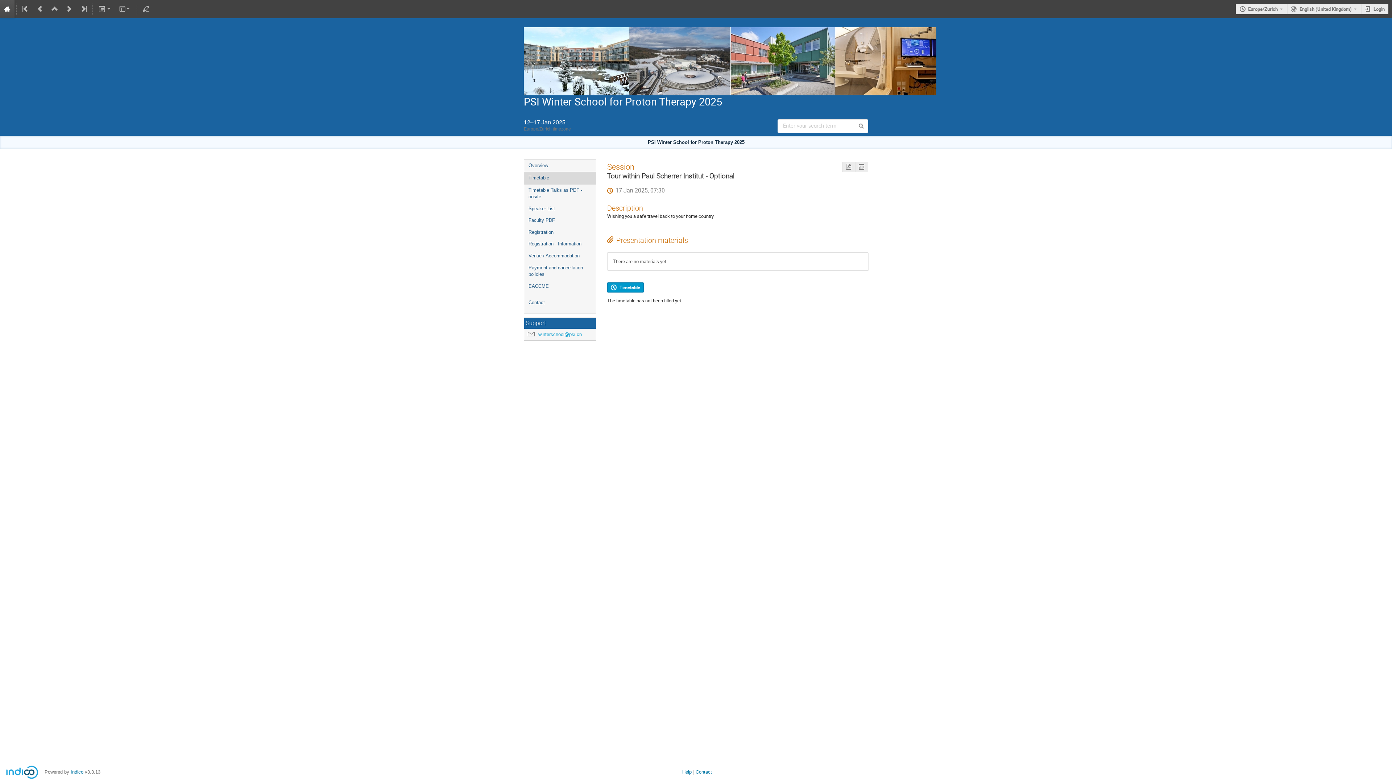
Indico (77, 772)
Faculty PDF (542, 220)
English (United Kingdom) (1326, 9)
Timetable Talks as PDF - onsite (555, 193)
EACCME (539, 286)
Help (687, 772)
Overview (538, 165)
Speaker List (542, 208)
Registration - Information (555, 243)
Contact (537, 302)
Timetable (539, 178)
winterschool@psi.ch (560, 334)
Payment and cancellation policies (556, 271)
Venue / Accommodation (554, 255)
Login (1379, 9)
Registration (541, 232)
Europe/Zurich (1263, 9)
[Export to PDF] (848, 167)
